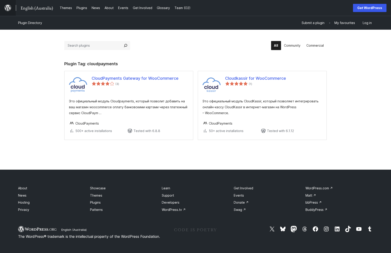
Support (168, 195)
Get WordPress (369, 8)
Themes (96, 195)
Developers (170, 202)
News (22, 195)
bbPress (313, 202)
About (22, 188)
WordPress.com (319, 188)
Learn (166, 188)
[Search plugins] (125, 45)
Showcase (98, 188)
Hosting (24, 202)
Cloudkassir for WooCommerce (255, 78)
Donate (241, 202)
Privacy (23, 210)
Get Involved (243, 188)
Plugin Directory (30, 23)
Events (239, 195)
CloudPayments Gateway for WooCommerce (135, 78)
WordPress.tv (174, 210)
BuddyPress (316, 210)
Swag (240, 210)
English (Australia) (74, 229)
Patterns (96, 210)
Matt (310, 195)
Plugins (95, 202)
